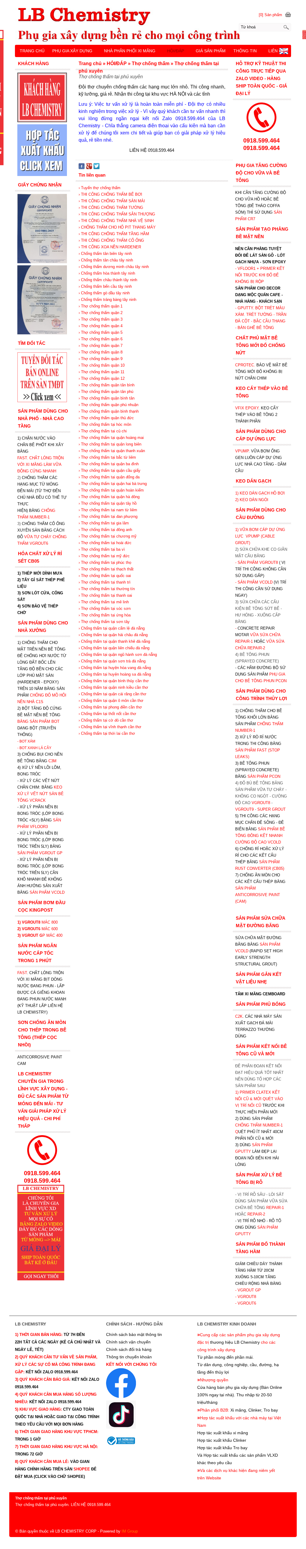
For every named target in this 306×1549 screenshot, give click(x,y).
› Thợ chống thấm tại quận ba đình (109, 464)
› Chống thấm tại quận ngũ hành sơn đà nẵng (118, 654)
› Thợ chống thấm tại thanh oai (105, 595)
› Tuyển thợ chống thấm (99, 188)
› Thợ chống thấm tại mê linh (104, 602)
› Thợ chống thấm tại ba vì (102, 549)
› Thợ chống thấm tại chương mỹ (108, 536)
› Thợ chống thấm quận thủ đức (106, 418)
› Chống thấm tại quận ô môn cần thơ (111, 700)
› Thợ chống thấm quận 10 (102, 365)
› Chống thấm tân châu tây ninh (106, 260)
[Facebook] (82, 168)
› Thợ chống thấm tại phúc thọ (105, 562)
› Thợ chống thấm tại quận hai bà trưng (113, 483)
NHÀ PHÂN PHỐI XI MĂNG (129, 50)
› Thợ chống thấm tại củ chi (103, 431)
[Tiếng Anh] (283, 52)
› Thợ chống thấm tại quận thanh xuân (112, 451)
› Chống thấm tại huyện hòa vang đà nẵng (115, 667)
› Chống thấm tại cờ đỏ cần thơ (106, 720)
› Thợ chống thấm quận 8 (101, 352)
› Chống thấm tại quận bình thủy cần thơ (114, 681)
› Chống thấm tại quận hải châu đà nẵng (113, 635)
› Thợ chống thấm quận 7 (101, 345)
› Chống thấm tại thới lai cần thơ (107, 733)
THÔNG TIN (245, 50)
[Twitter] (97, 168)
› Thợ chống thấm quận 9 (101, 358)
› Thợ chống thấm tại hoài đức (105, 543)
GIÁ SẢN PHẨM (211, 50)
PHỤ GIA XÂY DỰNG (72, 50)
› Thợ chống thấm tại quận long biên (110, 444)
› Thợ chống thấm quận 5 (101, 332)
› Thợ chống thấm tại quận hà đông (109, 497)
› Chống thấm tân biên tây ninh (105, 253)
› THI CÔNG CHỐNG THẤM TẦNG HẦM (114, 234)
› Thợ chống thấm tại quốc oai (105, 575)
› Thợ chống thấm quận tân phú (106, 391)
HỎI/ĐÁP (175, 50)
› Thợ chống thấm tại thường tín (107, 589)
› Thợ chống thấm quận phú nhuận (108, 404)
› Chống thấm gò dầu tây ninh (104, 293)
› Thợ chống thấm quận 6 (101, 339)
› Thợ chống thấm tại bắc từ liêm (107, 457)
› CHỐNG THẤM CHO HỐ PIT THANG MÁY (117, 227)
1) (237, 1092)
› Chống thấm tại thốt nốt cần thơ (107, 713)
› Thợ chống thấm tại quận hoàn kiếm (111, 490)
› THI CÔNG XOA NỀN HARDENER (110, 247)
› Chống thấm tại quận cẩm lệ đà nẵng (112, 628)
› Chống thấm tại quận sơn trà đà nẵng (112, 661)
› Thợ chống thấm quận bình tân (106, 398)
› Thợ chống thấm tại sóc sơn (105, 608)
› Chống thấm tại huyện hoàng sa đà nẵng (115, 674)
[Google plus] (89, 168)
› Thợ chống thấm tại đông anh (105, 529)
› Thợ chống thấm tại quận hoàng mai (111, 437)
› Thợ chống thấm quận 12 (102, 378)
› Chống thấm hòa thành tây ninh (107, 273)
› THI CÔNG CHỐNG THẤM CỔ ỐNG (111, 240)
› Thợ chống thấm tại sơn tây (104, 621)
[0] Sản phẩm (270, 15)
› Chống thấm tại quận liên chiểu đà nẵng (114, 648)
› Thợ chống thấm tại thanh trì (105, 582)
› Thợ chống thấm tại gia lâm (104, 523)
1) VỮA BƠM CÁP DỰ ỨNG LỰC (260, 536)
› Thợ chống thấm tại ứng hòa (105, 615)
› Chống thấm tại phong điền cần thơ (110, 707)
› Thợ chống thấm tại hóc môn (105, 424)
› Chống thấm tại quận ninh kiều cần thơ (113, 687)
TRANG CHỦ (32, 50)
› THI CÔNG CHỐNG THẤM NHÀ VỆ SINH (116, 220)
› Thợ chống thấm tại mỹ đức (104, 556)
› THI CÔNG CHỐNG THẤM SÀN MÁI (112, 201)
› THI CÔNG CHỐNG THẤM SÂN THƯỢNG (117, 214)
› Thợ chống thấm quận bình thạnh (109, 411)
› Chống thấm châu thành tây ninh (108, 280)
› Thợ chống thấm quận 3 (101, 319)
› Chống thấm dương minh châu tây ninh (114, 266)
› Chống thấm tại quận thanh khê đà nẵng (114, 641)
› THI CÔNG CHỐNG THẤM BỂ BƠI (110, 194)
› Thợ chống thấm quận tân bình (106, 385)
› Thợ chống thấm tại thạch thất (106, 569)
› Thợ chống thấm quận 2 (101, 312)
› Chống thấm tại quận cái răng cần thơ (112, 694)
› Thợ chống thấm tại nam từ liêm (108, 510)
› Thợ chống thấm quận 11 (101, 372)
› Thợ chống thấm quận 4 (101, 326)
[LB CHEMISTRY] (153, 24)
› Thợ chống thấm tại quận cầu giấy (109, 470)
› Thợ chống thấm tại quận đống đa (109, 477)
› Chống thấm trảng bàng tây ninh (107, 299)
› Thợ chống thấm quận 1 (101, 306)
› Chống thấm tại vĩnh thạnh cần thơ (110, 727)
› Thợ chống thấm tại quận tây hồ (108, 503)
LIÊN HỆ (276, 50)
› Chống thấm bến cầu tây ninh (105, 286)
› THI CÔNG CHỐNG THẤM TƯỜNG (111, 207)
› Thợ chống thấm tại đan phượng (108, 516)
